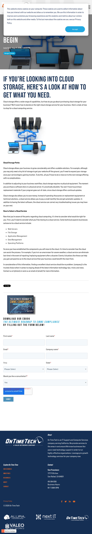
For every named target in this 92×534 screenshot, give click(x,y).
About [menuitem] (5, 482)
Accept (75, 29)
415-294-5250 (52, 481)
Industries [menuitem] (6, 473)
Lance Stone (7, 48)
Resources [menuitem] (6, 478)
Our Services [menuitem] (7, 469)
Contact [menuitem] (6, 487)
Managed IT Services (9, 53)
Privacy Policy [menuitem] (7, 501)
